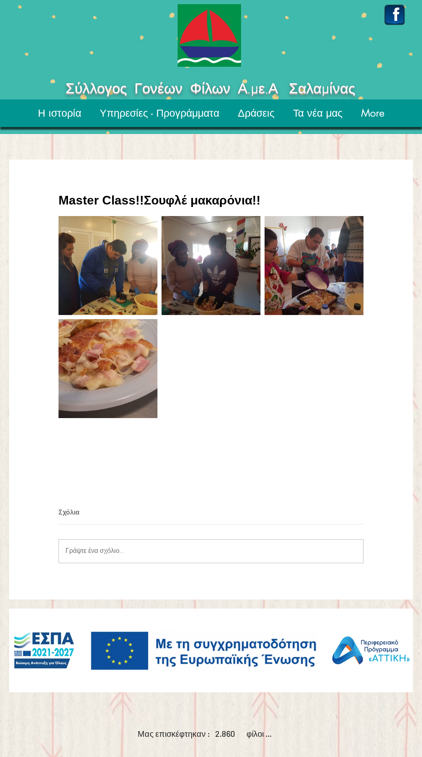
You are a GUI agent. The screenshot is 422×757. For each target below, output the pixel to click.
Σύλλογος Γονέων (100, 89)
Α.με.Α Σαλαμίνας (324, 89)
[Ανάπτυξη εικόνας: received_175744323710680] (211, 265)
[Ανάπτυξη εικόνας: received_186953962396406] (108, 265)
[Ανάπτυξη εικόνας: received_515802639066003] (108, 368)
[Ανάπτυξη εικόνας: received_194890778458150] (314, 265)
